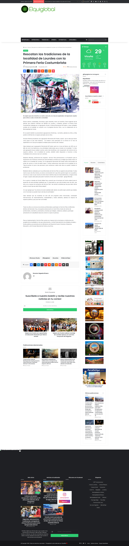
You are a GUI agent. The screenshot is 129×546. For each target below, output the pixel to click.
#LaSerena (95, 83)
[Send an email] (36, 66)
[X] (28, 71)
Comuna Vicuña (35, 258)
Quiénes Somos (94, 543)
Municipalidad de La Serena (98, 492)
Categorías (72, 39)
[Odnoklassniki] (49, 71)
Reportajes (25, 39)
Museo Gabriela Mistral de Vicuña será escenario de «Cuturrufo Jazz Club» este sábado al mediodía (67, 361)
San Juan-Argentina (94, 505)
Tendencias (45, 39)
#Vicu (90, 83)
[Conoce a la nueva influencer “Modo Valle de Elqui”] (89, 225)
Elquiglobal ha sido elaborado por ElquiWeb (56, 543)
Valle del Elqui (66, 258)
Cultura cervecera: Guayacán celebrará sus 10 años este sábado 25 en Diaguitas (99, 172)
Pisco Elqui (102, 500)
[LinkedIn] (31, 71)
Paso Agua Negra (94, 500)
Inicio (25, 47)
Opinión (53, 39)
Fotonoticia (62, 39)
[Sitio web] (34, 276)
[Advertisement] (64, 26)
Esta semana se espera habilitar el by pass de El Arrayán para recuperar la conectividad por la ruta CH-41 (99, 409)
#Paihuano (85, 83)
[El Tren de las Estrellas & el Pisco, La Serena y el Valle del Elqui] (89, 200)
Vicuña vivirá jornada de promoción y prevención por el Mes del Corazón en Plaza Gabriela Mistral (89, 408)
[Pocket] (53, 71)
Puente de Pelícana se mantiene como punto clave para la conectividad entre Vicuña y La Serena (67, 1)
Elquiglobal (46, 258)
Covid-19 (92, 489)
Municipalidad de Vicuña (95, 497)
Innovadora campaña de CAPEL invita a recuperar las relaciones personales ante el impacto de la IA (50, 361)
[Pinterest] (38, 71)
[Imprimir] (67, 264)
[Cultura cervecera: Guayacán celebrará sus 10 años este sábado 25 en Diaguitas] (89, 170)
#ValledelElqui (86, 82)
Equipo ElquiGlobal (103, 543)
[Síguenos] (64, 495)
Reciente (93, 162)
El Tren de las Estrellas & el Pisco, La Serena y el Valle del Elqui (99, 201)
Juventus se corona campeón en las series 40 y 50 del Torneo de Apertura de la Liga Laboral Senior (53, 497)
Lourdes (55, 258)
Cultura (29, 47)
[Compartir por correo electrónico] (63, 264)
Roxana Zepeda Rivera (31, 66)
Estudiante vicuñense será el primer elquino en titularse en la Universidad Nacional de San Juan (99, 214)
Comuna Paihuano (103, 484)
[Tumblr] (35, 71)
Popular (86, 162)
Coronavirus (102, 487)
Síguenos (94, 89)
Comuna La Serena (93, 484)
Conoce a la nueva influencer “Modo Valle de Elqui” (99, 227)
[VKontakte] (46, 71)
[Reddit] (42, 71)
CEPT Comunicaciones (98, 482)
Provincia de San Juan (98, 502)
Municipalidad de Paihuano (98, 494)
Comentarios (101, 162)
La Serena (104, 489)
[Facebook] (24, 71)
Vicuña (98, 507)
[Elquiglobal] (38, 9)
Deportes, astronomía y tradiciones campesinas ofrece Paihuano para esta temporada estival (31, 522)
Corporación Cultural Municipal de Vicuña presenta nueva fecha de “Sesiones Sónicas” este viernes (31, 361)
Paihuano (104, 497)
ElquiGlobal (86, 78)
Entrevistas (35, 39)
